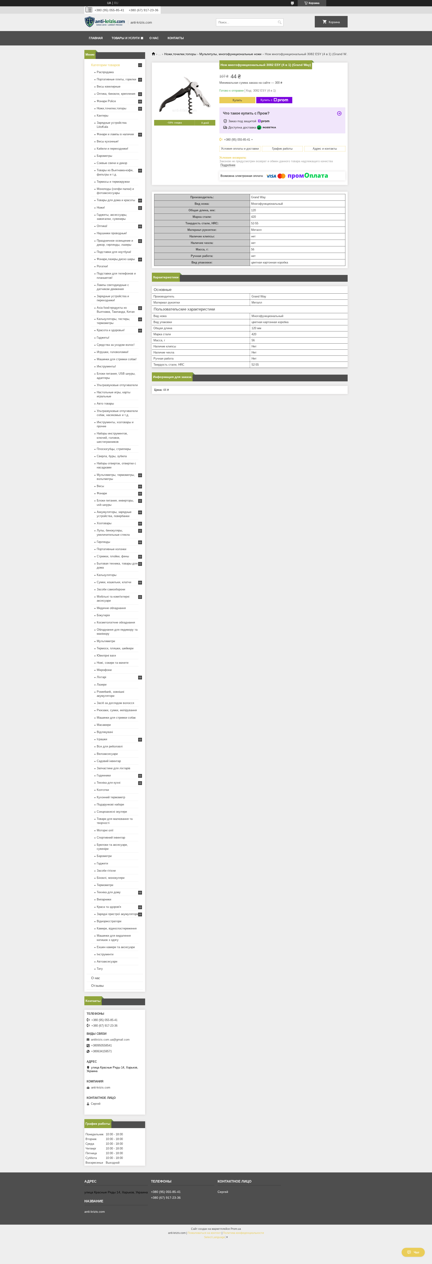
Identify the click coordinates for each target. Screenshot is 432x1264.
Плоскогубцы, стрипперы (114, 449)
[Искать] (280, 22)
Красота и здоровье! (111, 330)
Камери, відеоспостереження (117, 928)
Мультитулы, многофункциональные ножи (230, 54)
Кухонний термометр (111, 797)
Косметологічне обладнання (116, 622)
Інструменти (105, 954)
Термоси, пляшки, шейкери (115, 648)
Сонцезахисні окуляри (112, 811)
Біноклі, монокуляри (110, 877)
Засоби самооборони (111, 589)
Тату (100, 968)
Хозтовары (104, 523)
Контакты (176, 38)
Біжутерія (103, 615)
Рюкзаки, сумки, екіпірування (117, 710)
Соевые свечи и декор (112, 163)
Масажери (104, 724)
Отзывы (97, 985)
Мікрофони (104, 670)
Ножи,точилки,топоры (180, 54)
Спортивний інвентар (111, 837)
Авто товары (105, 403)
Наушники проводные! (112, 233)
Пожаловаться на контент (204, 1233)
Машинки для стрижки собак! (117, 359)
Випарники (104, 899)
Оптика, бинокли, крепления (116, 93)
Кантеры (102, 115)
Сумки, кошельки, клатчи (114, 582)
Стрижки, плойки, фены (113, 556)
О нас (154, 38)
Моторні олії (105, 830)
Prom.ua (236, 1228)
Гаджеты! (103, 337)
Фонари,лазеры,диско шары (116, 259)
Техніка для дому (109, 892)
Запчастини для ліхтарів (113, 768)
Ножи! (101, 207)
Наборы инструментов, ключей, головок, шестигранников (112, 437)
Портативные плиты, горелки (116, 79)
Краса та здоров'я (109, 907)
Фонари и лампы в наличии (115, 134)
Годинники (104, 775)
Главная (96, 38)
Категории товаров (105, 65)
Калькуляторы (106, 575)
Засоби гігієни (106, 870)
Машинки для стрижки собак (116, 717)
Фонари (102, 493)
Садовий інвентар (109, 761)
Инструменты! (106, 366)
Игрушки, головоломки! (112, 352)
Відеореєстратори (109, 921)
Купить (237, 100)
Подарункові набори (110, 804)
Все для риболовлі (110, 746)
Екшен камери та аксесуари (116, 947)
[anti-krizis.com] (104, 22)
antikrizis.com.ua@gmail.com (110, 1039)
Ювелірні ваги (106, 655)
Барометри (104, 856)
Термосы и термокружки (113, 181)
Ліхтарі (101, 677)
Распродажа (105, 72)
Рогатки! (102, 266)
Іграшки (102, 739)
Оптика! (102, 226)
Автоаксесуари (107, 961)
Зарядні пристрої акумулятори (117, 914)
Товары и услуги (126, 38)
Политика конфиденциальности (243, 1233)
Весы (100, 486)
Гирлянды (103, 542)
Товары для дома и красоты (116, 200)
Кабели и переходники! (112, 148)
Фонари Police (106, 101)
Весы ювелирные (108, 86)
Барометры (104, 155)
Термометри (105, 885)
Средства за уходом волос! (116, 344)
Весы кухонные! (108, 141)
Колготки (103, 790)
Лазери (101, 684)
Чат (416, 1252)
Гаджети (102, 863)
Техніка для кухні (108, 782)
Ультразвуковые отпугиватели (117, 385)
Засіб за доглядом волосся (115, 703)
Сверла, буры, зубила (112, 456)
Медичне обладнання (111, 608)
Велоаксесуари (107, 754)
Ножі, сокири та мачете (112, 662)
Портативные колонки (111, 549)
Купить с (266, 100)
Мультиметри (106, 641)
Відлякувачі (105, 732)
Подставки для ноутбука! (114, 252)
